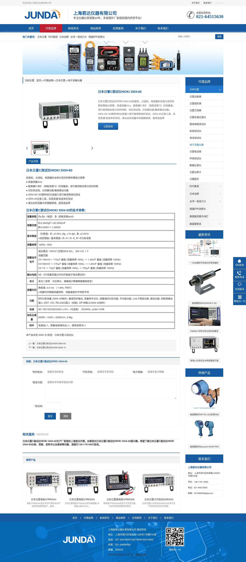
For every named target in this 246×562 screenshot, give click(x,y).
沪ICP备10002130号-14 (121, 554)
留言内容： (38, 382)
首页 (31, 28)
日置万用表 (195, 110)
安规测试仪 (195, 130)
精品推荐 (95, 28)
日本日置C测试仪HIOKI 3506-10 (51, 347)
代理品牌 (51, 28)
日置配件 (194, 179)
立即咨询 (108, 126)
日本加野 (64, 36)
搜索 (219, 36)
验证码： (39, 406)
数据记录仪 (195, 165)
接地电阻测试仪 (198, 124)
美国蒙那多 (195, 223)
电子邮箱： (138, 371)
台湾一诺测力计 (78, 36)
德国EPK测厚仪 (97, 36)
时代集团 (53, 36)
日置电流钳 (195, 151)
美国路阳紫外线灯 (199, 216)
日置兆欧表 (195, 96)
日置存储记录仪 (198, 117)
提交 (50, 416)
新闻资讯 (73, 28)
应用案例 (118, 28)
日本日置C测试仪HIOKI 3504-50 (51, 343)
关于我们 (196, 2)
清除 (65, 416)
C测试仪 (69, 334)
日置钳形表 (195, 103)
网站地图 (141, 554)
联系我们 (207, 2)
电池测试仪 (195, 137)
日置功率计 (195, 172)
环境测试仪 (195, 158)
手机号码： (88, 371)
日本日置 (42, 36)
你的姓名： (38, 371)
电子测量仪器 (197, 144)
